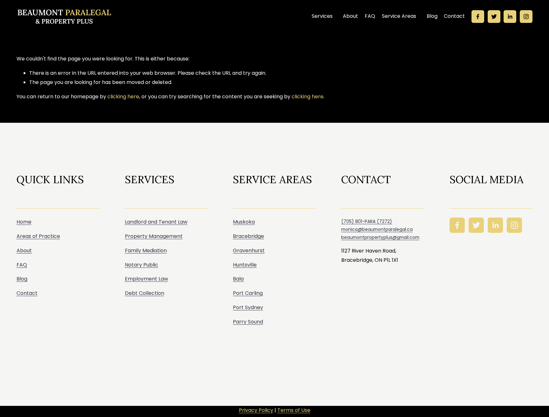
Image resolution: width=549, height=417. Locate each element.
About (350, 16)
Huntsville (245, 264)
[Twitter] (494, 16)
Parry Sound (248, 321)
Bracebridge (248, 236)
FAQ (370, 16)
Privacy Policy (256, 410)
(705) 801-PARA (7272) (366, 221)
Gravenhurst (249, 250)
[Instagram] (526, 16)
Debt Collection (144, 293)
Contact (454, 16)
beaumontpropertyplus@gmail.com (380, 237)
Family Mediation (146, 250)
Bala (238, 278)
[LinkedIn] (510, 16)
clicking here (123, 96)
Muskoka (244, 222)
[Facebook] (477, 16)
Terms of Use (293, 410)
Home (24, 222)
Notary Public (141, 264)
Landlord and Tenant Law (156, 222)
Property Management (154, 236)
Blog (432, 16)
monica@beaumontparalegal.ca (377, 229)
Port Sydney (248, 307)
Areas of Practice (38, 236)
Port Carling (248, 293)
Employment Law (146, 278)
